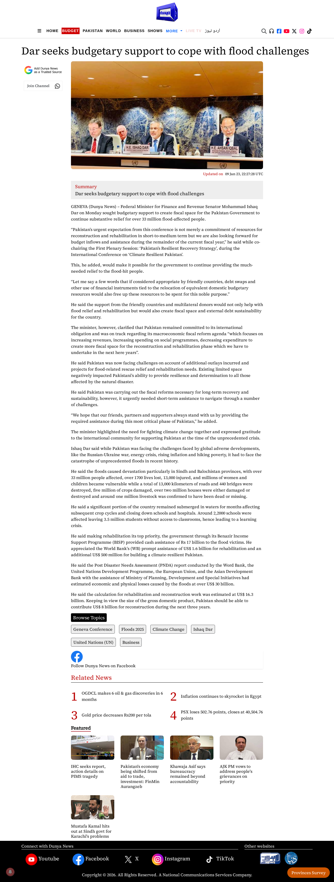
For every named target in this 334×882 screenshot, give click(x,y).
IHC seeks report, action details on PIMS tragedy (88, 771)
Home (52, 31)
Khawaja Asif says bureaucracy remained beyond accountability (187, 773)
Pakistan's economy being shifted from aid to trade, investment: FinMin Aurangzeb (140, 776)
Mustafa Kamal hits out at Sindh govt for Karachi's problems (91, 831)
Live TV (193, 31)
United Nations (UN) (93, 642)
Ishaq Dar (203, 629)
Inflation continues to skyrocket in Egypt (221, 696)
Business (134, 31)
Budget (70, 31)
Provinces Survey (308, 872)
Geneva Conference (92, 629)
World (113, 31)
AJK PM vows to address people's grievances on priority (236, 773)
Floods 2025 (132, 629)
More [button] (172, 31)
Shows (155, 31)
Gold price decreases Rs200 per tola (116, 715)
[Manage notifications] (10, 872)
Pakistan (93, 31)
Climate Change (168, 629)
